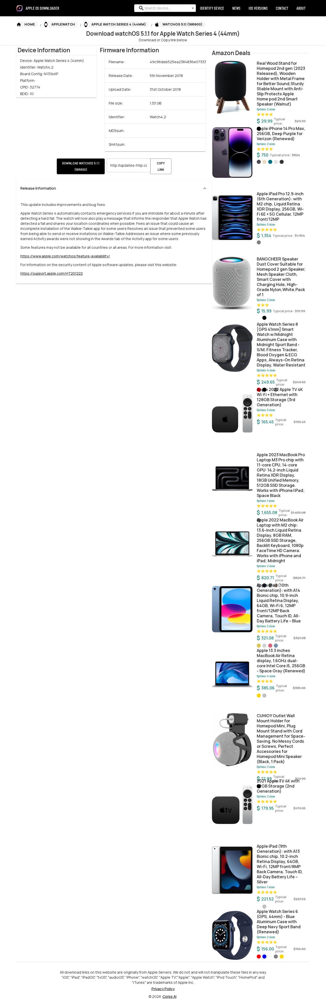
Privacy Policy (163, 988)
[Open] (192, 8)
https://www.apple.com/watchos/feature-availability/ (65, 256)
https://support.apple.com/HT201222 (51, 273)
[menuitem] (44, 8)
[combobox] (164, 8)
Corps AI (169, 996)
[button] (27, 24)
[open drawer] (19, 8)
